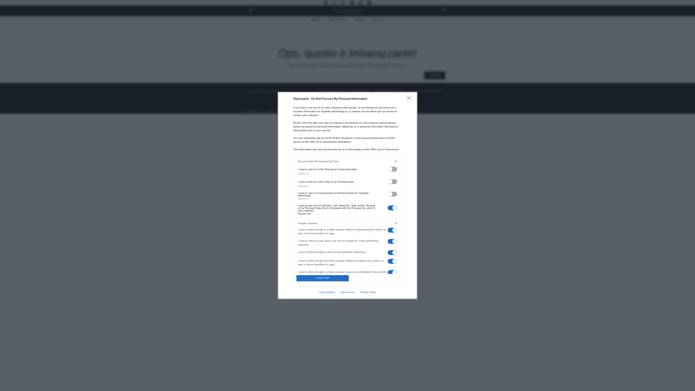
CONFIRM (322, 278)
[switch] (392, 169)
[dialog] (347, 195)
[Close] (410, 99)
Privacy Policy (368, 292)
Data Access (347, 292)
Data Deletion (327, 292)
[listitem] (347, 161)
